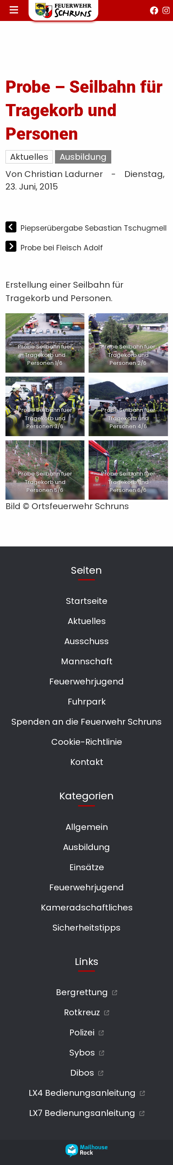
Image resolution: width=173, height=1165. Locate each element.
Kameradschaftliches (87, 907)
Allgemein (87, 827)
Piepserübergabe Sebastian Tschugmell (94, 228)
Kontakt (86, 762)
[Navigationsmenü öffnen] (13, 10)
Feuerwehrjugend (86, 681)
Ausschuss (86, 641)
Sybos (82, 1052)
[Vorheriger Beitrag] (11, 228)
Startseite (86, 601)
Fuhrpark (87, 701)
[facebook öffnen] (154, 10)
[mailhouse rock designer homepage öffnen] (86, 1154)
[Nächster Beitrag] (11, 247)
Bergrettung (82, 992)
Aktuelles (29, 157)
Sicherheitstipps (86, 928)
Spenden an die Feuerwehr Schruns (86, 722)
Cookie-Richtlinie (86, 742)
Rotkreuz (82, 1012)
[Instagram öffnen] (166, 10)
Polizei (81, 1032)
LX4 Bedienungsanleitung (82, 1093)
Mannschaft (87, 661)
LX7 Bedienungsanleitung (82, 1113)
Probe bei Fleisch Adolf (62, 248)
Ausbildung (83, 157)
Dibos (82, 1073)
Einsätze (86, 867)
